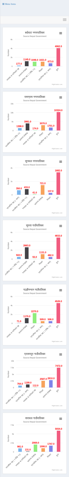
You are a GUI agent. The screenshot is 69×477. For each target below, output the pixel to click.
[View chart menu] (61, 33)
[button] (9, 4)
